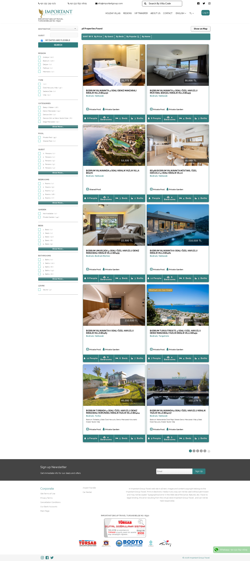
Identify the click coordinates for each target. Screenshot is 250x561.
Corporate (47, 488)
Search (58, 45)
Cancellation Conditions (50, 502)
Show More (57, 127)
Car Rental (87, 492)
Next (208, 452)
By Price (98, 36)
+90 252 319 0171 (48, 3)
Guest (41, 36)
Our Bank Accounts (48, 507)
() (48, 57)
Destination (44, 29)
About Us (155, 13)
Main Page (44, 511)
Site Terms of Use (47, 494)
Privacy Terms (46, 498)
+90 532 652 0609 (78, 3)
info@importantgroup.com (110, 3)
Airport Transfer (89, 488)
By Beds (120, 36)
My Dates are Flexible (57, 40)
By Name (146, 36)
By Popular (131, 36)
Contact (167, 13)
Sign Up (199, 471)
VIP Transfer (141, 13)
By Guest (109, 36)
